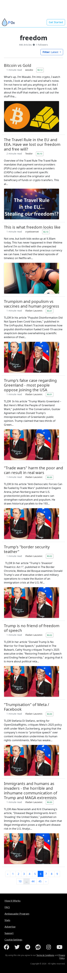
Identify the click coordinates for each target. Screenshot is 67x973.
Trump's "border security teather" (27, 549)
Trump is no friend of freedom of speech (31, 628)
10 (20, 881)
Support (9, 933)
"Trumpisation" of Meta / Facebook (26, 707)
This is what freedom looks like (32, 227)
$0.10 (39, 153)
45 (40, 881)
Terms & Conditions (45, 955)
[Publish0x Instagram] (49, 947)
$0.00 (49, 477)
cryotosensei (32, 231)
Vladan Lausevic (34, 310)
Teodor (29, 153)
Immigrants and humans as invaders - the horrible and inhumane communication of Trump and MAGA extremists (30, 790)
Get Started (56, 22)
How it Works (12, 900)
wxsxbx (29, 69)
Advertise (10, 926)
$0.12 (39, 69)
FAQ (7, 907)
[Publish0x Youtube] (59, 947)
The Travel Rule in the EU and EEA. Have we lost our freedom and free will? (32, 144)
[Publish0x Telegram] (28, 947)
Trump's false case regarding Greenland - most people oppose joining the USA (30, 385)
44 (33, 881)
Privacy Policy (62, 957)
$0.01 (49, 310)
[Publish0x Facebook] (7, 947)
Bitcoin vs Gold (17, 65)
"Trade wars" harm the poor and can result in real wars (33, 470)
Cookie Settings (13, 939)
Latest (51, 52)
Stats (7, 920)
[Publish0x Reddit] (38, 947)
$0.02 (49, 556)
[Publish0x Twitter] (17, 947)
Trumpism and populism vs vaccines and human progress (31, 304)
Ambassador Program (17, 913)
